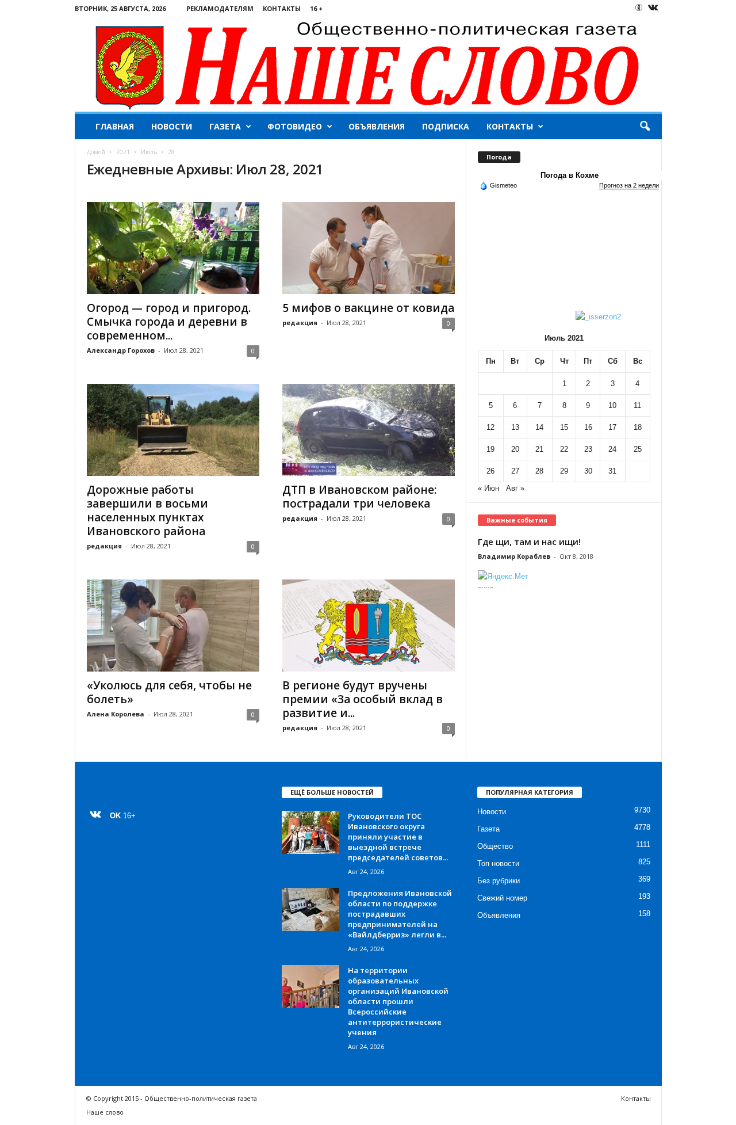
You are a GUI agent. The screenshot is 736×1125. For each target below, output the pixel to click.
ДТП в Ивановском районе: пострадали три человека (359, 496)
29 (564, 471)
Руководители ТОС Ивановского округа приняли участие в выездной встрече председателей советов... (398, 837)
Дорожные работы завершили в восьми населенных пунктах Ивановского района (147, 510)
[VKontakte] (653, 8)
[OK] (638, 7)
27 (515, 471)
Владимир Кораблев (514, 556)
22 (564, 449)
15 (564, 427)
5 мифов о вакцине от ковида (368, 307)
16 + (316, 8)
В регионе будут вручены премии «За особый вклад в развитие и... (362, 699)
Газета (225, 126)
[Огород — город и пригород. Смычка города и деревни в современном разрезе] (173, 248)
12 (490, 427)
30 (588, 471)
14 (539, 427)
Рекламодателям (220, 8)
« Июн (488, 488)
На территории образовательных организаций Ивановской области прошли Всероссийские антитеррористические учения (398, 1001)
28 (539, 471)
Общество (495, 846)
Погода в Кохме (569, 175)
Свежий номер (502, 898)
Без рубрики (498, 880)
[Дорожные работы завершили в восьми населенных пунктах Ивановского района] (173, 430)
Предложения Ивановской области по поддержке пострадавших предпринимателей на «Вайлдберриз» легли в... (400, 914)
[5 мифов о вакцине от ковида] (368, 248)
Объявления (376, 126)
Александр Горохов (121, 350)
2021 (123, 152)
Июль (149, 152)
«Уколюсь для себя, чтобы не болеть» (169, 692)
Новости (171, 126)
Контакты (282, 8)
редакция (299, 322)
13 (515, 427)
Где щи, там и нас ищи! (529, 541)
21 (539, 449)
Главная (114, 126)
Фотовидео (294, 126)
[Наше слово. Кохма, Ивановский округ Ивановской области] (368, 64)
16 (588, 427)
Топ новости (498, 863)
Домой (96, 152)
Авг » (515, 488)
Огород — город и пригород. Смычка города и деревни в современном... (169, 321)
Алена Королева (115, 714)
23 (588, 449)
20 (515, 449)
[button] (644, 126)
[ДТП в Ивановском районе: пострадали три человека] (368, 430)
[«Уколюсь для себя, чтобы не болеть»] (173, 625)
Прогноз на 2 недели (629, 185)
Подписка (445, 126)
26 (490, 471)
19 (490, 449)
